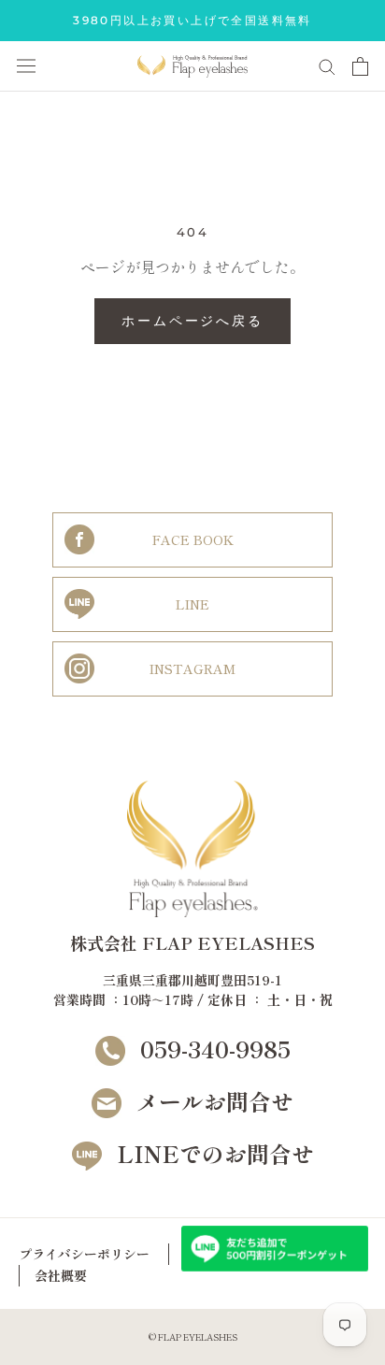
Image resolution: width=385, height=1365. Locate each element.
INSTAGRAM (192, 668)
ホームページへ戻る (192, 320)
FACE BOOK (193, 539)
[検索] (327, 66)
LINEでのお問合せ (215, 1153)
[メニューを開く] (26, 66)
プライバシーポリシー (84, 1253)
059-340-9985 (215, 1048)
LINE (192, 604)
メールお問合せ (214, 1101)
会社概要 (61, 1275)
